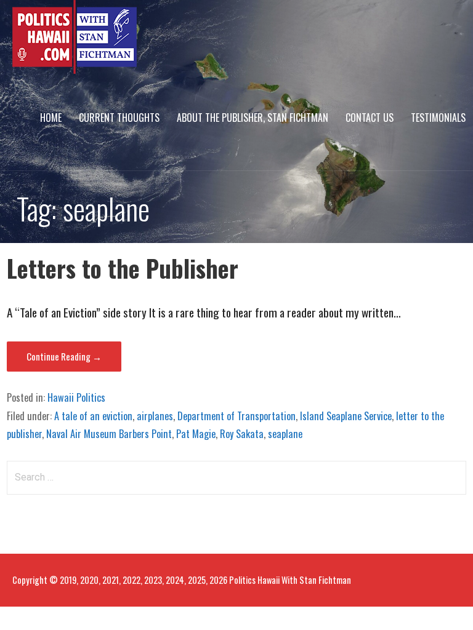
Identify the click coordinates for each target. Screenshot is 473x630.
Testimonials (438, 117)
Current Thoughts (119, 117)
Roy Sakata (242, 433)
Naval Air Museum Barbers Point (109, 433)
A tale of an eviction (93, 416)
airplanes (155, 416)
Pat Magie (196, 433)
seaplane (285, 433)
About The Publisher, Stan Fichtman (252, 117)
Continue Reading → (64, 356)
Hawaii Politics (76, 397)
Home (51, 117)
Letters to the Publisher (122, 267)
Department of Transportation (236, 416)
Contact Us (370, 117)
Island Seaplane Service (346, 416)
